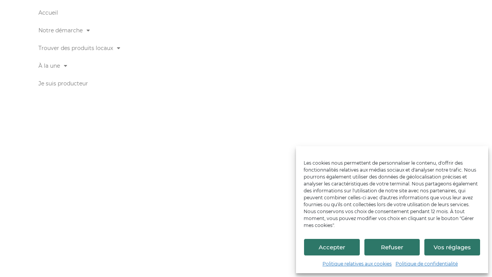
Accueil (48, 12)
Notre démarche (60, 30)
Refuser (392, 247)
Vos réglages (452, 247)
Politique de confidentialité (427, 264)
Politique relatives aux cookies (357, 264)
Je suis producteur (63, 83)
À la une (49, 65)
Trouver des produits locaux (75, 48)
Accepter (332, 247)
